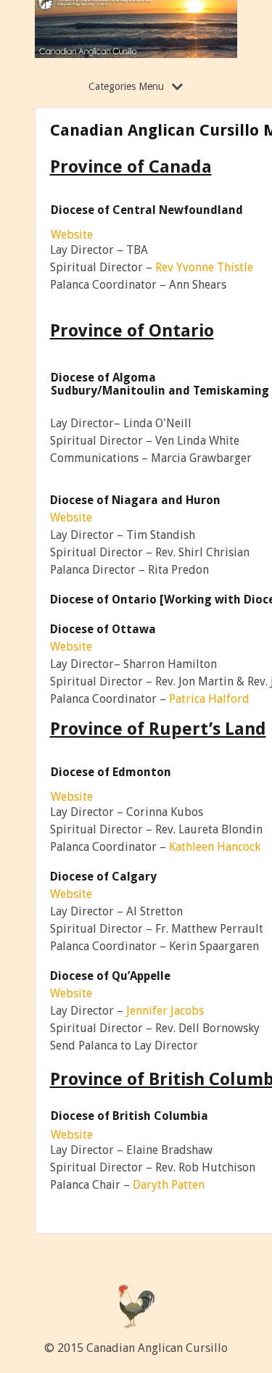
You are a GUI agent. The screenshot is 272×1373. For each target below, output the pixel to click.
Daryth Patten (169, 1185)
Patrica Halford (209, 699)
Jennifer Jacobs (165, 1011)
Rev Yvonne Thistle (204, 267)
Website (72, 235)
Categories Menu (126, 86)
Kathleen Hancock (214, 847)
